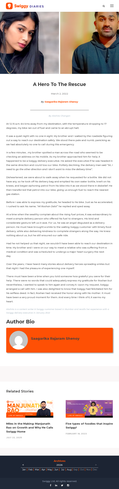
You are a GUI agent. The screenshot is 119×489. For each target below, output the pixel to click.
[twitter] (62, 485)
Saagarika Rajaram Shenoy (61, 101)
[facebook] (50, 485)
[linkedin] (56, 485)
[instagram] (68, 485)
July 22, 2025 (14, 437)
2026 (59, 464)
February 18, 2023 (76, 433)
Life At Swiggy (15, 416)
